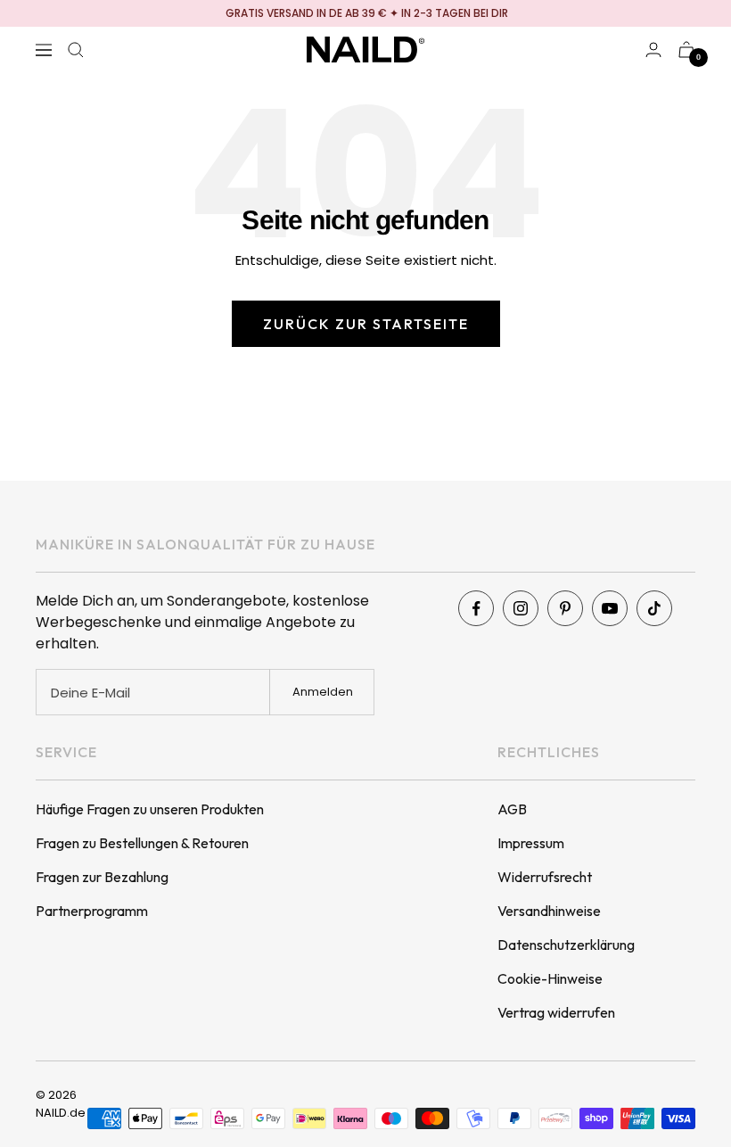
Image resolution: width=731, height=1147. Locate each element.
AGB (512, 809)
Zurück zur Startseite (366, 324)
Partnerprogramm (92, 911)
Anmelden (322, 691)
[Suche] (76, 50)
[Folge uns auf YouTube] (610, 608)
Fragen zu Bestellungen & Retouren (142, 843)
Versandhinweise (549, 911)
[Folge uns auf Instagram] (520, 608)
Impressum (530, 843)
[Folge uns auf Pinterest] (565, 608)
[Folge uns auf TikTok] (654, 608)
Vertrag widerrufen (556, 1012)
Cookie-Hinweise (550, 978)
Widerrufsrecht (544, 877)
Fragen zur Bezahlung (102, 877)
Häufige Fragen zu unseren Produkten (150, 809)
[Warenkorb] (686, 49)
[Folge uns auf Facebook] (476, 608)
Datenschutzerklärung (566, 944)
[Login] (653, 49)
